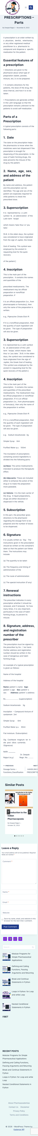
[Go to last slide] (8, 811)
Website (6, 913)
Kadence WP (19, 1129)
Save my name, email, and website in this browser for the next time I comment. (20, 920)
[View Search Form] (31, 7)
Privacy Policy (19, 1111)
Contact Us (13, 1107)
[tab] (14, 835)
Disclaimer (24, 1107)
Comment (7, 861)
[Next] (29, 811)
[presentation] (19, 799)
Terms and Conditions (19, 1115)
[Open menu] (26, 7)
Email (6, 902)
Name (6, 892)
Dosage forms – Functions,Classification (13, 769)
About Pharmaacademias (19, 1103)
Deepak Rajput (10, 28)
